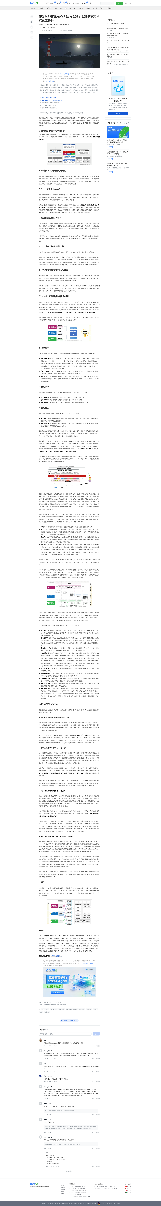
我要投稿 (63, 1187)
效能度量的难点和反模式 (50, 98)
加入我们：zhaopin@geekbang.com (78, 1192)
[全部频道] (115, 8)
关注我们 (63, 1193)
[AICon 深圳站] (64, 74)
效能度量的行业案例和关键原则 (52, 100)
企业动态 (124, 64)
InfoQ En (129, 1186)
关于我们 (63, 1185)
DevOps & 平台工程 (71, 1009)
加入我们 (63, 1191)
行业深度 (47, 1012)
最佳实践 (89, 1009)
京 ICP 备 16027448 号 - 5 (91, 1203)
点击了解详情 (50, 81)
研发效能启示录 (57, 956)
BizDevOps (111, 37)
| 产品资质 (117, 1203)
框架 (41, 1012)
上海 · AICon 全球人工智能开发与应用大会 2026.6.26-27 (107, 1188)
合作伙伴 (63, 1189)
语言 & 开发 (54, 1009)
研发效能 (81, 1009)
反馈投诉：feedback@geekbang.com (78, 1190)
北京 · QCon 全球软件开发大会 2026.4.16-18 (105, 1186)
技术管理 (61, 1009)
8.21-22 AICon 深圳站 (87, 963)
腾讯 (120, 64)
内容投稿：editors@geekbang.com (77, 1186)
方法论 (95, 1009)
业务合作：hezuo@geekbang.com (77, 1188)
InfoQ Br (129, 1192)
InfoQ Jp (129, 1188)
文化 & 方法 (45, 1009)
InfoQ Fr (128, 1190)
